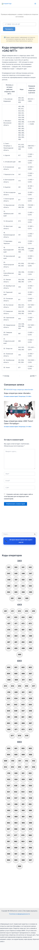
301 (8, 567)
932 (15, 792)
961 (23, 817)
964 (15, 823)
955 (23, 810)
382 (23, 586)
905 (15, 754)
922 (30, 773)
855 (15, 717)
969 (23, 829)
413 (19, 611)
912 (26, 761)
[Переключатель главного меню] (35, 4)
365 (8, 586)
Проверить (9, 29)
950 (16, 804)
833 (8, 698)
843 (22, 704)
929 (23, 785)
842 (15, 704)
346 (23, 573)
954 (16, 810)
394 (19, 598)
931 (8, 792)
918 (33, 767)
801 (16, 667)
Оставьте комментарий (11, 396)
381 (16, 586)
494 (8, 648)
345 (15, 573)
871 (16, 729)
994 (8, 860)
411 (12, 611)
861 (23, 717)
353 (30, 580)
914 (5, 767)
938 (23, 798)
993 (30, 854)
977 (15, 835)
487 (8, 642)
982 (15, 841)
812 (30, 680)
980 (30, 835)
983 (22, 841)
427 (8, 623)
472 (23, 623)
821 (23, 692)
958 (8, 817)
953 (8, 810)
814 (12, 686)
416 (33, 611)
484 (15, 636)
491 (16, 642)
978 (22, 835)
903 (30, 748)
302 (15, 567)
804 (8, 673)
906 (23, 754)
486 (30, 636)
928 (15, 785)
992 (23, 854)
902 (23, 748)
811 (23, 680)
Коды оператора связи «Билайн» (17, 393)
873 (30, 729)
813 (5, 686)
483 (8, 636)
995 (15, 860)
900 (8, 748)
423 (15, 617)
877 (12, 735)
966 (30, 823)
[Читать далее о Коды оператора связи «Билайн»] (18, 389)
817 (33, 686)
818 (9, 692)
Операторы (22, 396)
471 (16, 623)
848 (30, 711)
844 (30, 704)
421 (8, 617)
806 (23, 673)
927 (8, 785)
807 (30, 673)
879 (26, 735)
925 (23, 779)
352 (23, 580)
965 (23, 823)
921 (23, 773)
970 (30, 829)
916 (19, 767)
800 (8, 667)
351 (16, 580)
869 (8, 729)
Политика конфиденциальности (19, 914)
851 (8, 717)
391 (12, 598)
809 (16, 680)
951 (23, 804)
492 (23, 642)
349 (8, 580)
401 (5, 611)
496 (23, 648)
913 (33, 761)
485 (23, 636)
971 (8, 835)
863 (8, 723)
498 (30, 648)
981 (8, 841)
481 (23, 630)
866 (23, 723)
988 (30, 848)
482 (30, 630)
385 (15, 592)
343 (8, 573)
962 (30, 817)
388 (23, 592)
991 (16, 854)
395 (26, 598)
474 (8, 630)
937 (15, 798)
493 (30, 642)
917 (26, 767)
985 (8, 848)
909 (5, 761)
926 (30, 779)
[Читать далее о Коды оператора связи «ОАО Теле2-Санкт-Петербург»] (19, 409)
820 (16, 692)
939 (30, 798)
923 (8, 779)
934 (30, 792)
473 (30, 623)
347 (30, 573)
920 (16, 773)
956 (30, 810)
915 (12, 767)
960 (16, 817)
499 (19, 654)
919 (8, 773)
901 (16, 748)
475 (16, 630)
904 (8, 754)
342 (30, 567)
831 (30, 692)
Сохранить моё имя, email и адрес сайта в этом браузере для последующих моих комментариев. (18, 496)
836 (30, 698)
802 (23, 667)
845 (8, 711)
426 (30, 617)
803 (30, 667)
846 (15, 711)
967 (8, 829)
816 (26, 686)
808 (8, 680)
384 (8, 592)
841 (8, 704)
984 (30, 841)
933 (22, 792)
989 (8, 854)
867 (30, 723)
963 (8, 823)
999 (19, 866)
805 (15, 673)
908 (30, 754)
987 (23, 848)
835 (23, 698)
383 (30, 586)
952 (30, 804)
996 (23, 860)
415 (26, 611)
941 (8, 804)
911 (20, 761)
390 (30, 592)
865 (15, 723)
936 (8, 798)
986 (15, 848)
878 (19, 735)
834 (15, 698)
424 (23, 617)
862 (30, 717)
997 (30, 860)
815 (19, 686)
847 (23, 711)
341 (23, 567)
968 (15, 829)
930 (30, 785)
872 (23, 729)
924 (16, 779)
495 (15, 648)
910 (12, 761)
